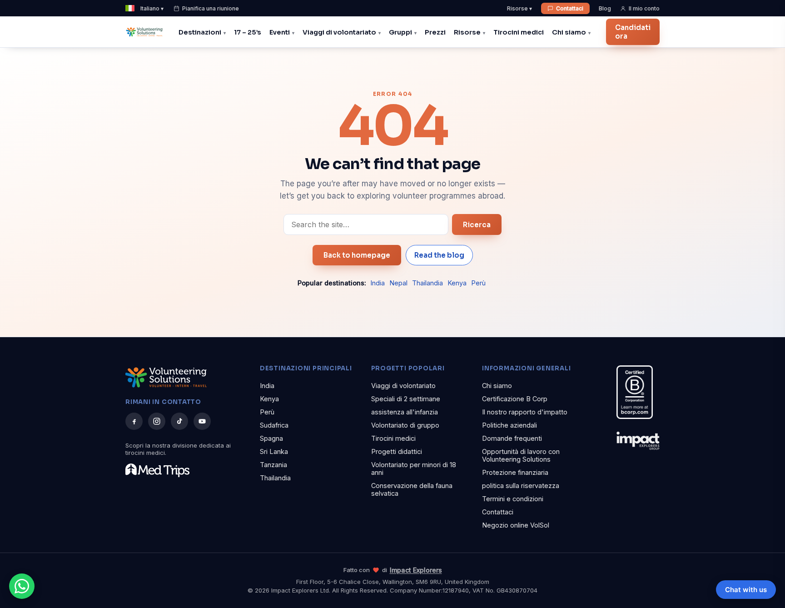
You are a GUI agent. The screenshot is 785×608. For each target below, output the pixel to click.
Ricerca (477, 224)
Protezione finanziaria (515, 472)
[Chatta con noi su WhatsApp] (22, 586)
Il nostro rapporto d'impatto (524, 412)
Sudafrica (274, 425)
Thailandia (427, 283)
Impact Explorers (416, 570)
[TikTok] (179, 421)
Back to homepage (356, 255)
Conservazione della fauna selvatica (411, 489)
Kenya (457, 283)
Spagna (271, 438)
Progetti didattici (396, 451)
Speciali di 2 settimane (405, 399)
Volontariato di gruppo (405, 425)
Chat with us (746, 589)
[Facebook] (134, 421)
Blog (605, 8)
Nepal (398, 283)
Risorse (467, 32)
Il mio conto (644, 8)
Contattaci (569, 8)
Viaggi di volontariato (339, 32)
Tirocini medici (518, 32)
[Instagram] (156, 421)
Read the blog (439, 255)
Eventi (279, 32)
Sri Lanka (274, 451)
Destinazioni (200, 32)
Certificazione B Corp (514, 399)
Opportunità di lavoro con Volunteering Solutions (521, 455)
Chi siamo (569, 32)
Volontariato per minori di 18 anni (413, 468)
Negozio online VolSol (515, 525)
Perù (478, 283)
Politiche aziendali (509, 425)
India (377, 283)
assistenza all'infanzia (404, 412)
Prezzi (435, 32)
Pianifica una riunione (210, 8)
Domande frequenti (512, 438)
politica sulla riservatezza (520, 485)
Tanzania (273, 464)
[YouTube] (202, 421)
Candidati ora (633, 31)
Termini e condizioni (512, 499)
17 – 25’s (247, 32)
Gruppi (400, 32)
